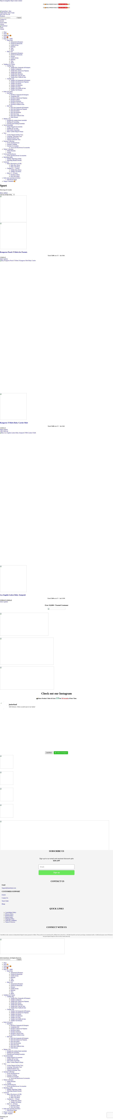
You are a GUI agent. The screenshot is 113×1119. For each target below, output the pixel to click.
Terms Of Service (10, 922)
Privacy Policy (9, 914)
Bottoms (13, 46)
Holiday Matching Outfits (14, 159)
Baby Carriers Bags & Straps (15, 131)
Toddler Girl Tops (16, 86)
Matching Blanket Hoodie (14, 160)
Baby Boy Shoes (15, 165)
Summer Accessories (13, 146)
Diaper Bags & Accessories (14, 126)
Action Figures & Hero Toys (15, 134)
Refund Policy (9, 915)
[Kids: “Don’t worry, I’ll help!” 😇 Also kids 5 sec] (42, 739)
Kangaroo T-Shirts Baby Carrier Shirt (14, 423)
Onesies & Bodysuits (16, 43)
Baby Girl (10, 51)
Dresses (13, 56)
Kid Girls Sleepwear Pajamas (19, 109)
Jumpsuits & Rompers (17, 42)
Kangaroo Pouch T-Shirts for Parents (13, 252)
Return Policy (9, 917)
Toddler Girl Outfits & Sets (18, 88)
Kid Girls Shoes (15, 110)
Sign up (56, 872)
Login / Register (8, 1113)
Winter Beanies (11, 150)
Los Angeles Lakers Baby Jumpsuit (13, 595)
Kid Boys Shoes (15, 99)
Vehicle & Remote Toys (13, 139)
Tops (12, 48)
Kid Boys (9, 93)
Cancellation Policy (10, 912)
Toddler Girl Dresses (16, 90)
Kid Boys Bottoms (16, 101)
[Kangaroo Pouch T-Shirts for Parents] (13, 221)
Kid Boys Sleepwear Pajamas (19, 98)
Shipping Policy (9, 919)
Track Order (3, 22)
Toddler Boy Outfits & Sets (18, 77)
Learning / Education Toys (14, 136)
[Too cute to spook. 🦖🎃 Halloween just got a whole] (71, 721)
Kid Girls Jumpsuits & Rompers (19, 107)
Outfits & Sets (14, 45)
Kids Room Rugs (12, 179)
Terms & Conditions (11, 920)
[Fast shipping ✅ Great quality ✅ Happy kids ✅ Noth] (71, 738)
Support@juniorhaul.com (9, 888)
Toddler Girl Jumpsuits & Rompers (20, 80)
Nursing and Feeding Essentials (16, 123)
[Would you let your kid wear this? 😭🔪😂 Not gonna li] (14, 741)
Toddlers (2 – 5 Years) (13, 168)
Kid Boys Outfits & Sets (17, 104)
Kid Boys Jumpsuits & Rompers (20, 94)
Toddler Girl (10, 78)
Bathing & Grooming (13, 122)
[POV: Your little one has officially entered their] (42, 718)
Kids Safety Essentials (13, 130)
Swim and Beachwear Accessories (20, 147)
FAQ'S (2, 21)
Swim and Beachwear (13, 142)
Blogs (3, 904)
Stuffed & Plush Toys (13, 138)
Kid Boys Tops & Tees (17, 102)
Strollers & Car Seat (12, 128)
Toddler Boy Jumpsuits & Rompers (20, 67)
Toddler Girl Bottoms (17, 85)
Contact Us (3, 19)
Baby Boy (10, 40)
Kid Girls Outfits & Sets (17, 115)
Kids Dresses (14, 117)
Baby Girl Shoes (15, 167)
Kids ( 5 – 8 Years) (12, 173)
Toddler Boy (10, 66)
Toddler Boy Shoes (16, 72)
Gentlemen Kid (15, 96)
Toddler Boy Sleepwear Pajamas (20, 70)
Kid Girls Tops (15, 114)
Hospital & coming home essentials (17, 120)
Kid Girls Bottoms (16, 112)
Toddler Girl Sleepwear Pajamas (20, 82)
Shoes (12, 50)
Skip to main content (16, 1)
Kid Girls (9, 106)
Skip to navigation (5, 1)
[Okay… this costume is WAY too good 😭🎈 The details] (14, 718)
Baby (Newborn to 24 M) (14, 163)
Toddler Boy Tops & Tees (18, 75)
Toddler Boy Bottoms (17, 74)
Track (1, 27)
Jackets (9, 152)
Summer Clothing (12, 144)
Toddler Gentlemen (16, 69)
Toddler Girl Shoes (16, 83)
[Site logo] (7, 16)
